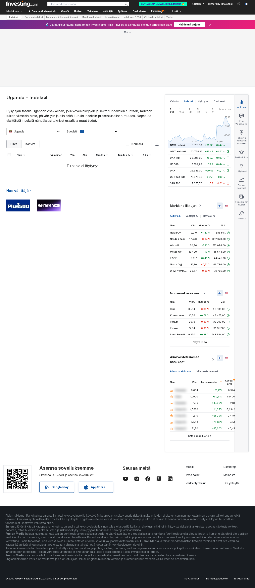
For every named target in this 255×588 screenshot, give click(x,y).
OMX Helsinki (178, 151)
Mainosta (229, 475)
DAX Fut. (175, 157)
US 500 (174, 164)
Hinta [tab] (14, 144)
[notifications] (238, 4)
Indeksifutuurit (112, 17)
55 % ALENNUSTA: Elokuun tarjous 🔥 (163, 4)
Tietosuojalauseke (217, 578)
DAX (172, 170)
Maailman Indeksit (92, 17)
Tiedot (169, 17)
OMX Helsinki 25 (179, 145)
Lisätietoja (230, 466)
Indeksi (188, 101)
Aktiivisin (175, 215)
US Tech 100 (177, 176)
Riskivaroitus (241, 578)
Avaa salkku (193, 475)
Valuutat (174, 101)
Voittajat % (191, 215)
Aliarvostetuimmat (180, 371)
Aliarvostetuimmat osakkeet (184, 359)
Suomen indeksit (34, 17)
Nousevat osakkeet (185, 293)
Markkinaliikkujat (183, 206)
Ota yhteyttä (231, 483)
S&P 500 (175, 183)
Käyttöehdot (191, 578)
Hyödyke (203, 101)
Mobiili (190, 466)
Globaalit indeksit (153, 17)
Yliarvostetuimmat (207, 371)
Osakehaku (139, 11)
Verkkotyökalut (196, 483)
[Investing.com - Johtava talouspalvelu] (22, 4)
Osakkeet (219, 101)
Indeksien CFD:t (132, 17)
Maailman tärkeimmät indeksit (62, 17)
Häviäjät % (209, 215)
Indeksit (13, 17)
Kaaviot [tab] (30, 144)
